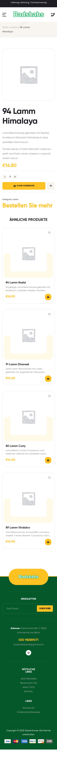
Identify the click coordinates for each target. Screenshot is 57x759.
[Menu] (4, 14)
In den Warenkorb (25, 186)
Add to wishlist (51, 186)
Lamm (14, 27)
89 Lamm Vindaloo (18, 527)
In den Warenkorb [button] (48, 297)
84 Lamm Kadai (16, 282)
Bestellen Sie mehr (27, 206)
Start (5, 27)
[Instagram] (28, 652)
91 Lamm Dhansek (17, 364)
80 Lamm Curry (15, 446)
